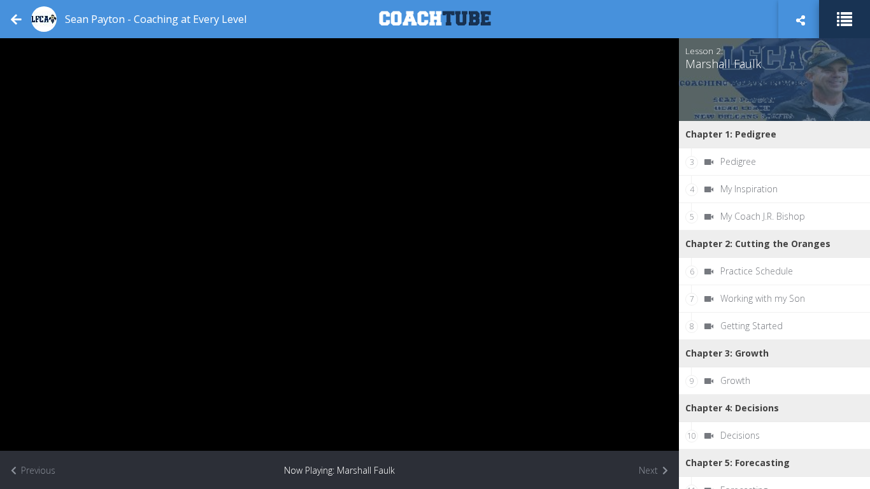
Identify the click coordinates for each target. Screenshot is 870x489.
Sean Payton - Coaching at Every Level (155, 19)
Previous (36, 470)
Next (649, 470)
